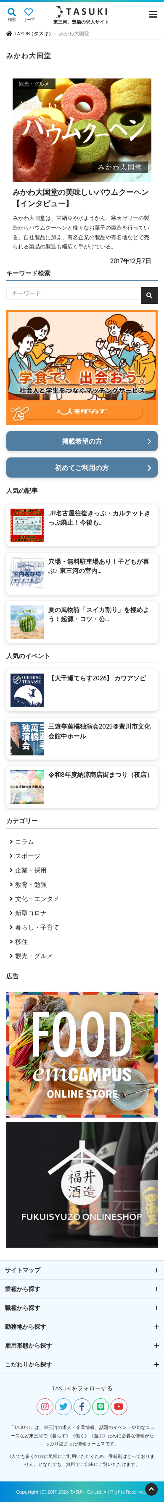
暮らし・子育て (37, 927)
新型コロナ (31, 913)
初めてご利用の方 (82, 467)
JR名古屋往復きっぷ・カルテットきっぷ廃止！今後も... (99, 518)
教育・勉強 (31, 884)
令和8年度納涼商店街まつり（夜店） (100, 774)
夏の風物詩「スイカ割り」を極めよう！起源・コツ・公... (98, 614)
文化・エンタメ (37, 899)
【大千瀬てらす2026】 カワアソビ (97, 678)
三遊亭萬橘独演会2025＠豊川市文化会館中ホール (99, 731)
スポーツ (27, 856)
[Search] (149, 295)
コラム (24, 842)
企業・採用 (31, 870)
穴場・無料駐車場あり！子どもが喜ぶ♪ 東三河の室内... (98, 566)
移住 (21, 942)
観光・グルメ (34, 956)
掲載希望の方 (82, 441)
